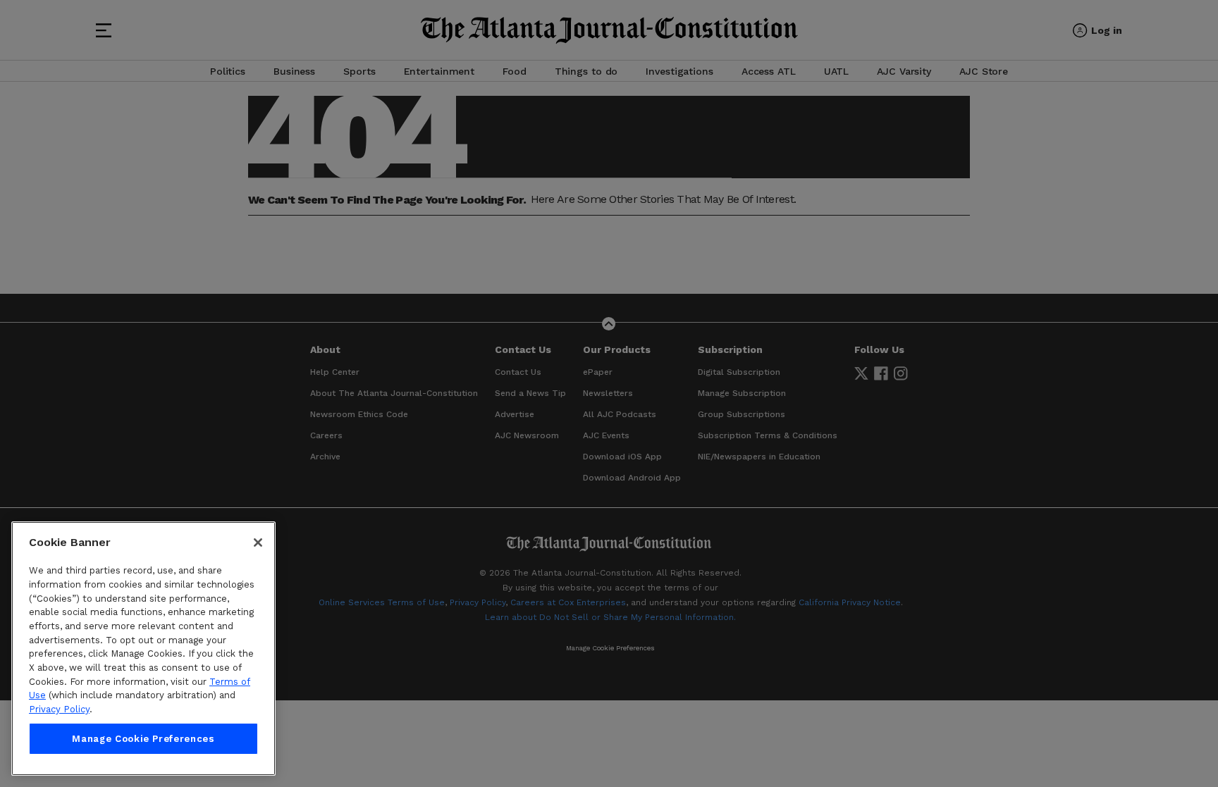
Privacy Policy (59, 709)
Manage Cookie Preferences (143, 738)
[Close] (257, 542)
